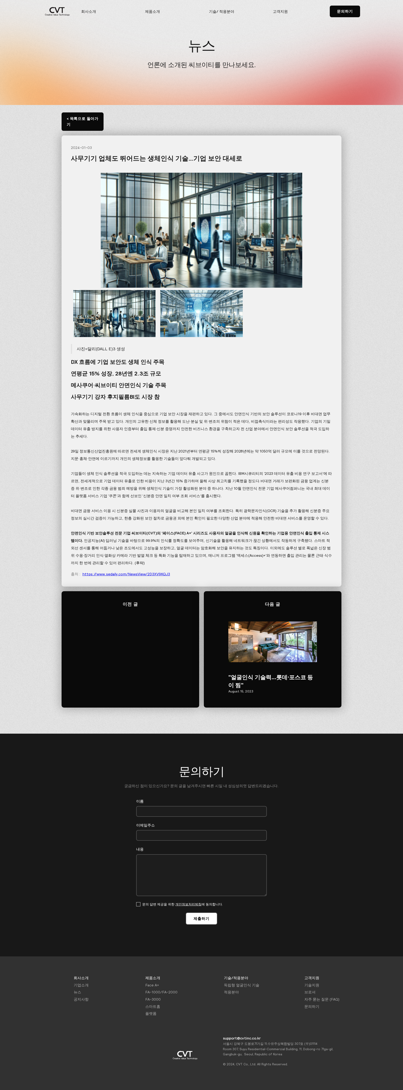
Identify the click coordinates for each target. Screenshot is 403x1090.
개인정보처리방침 (188, 904)
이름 (140, 801)
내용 (140, 849)
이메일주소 (145, 825)
